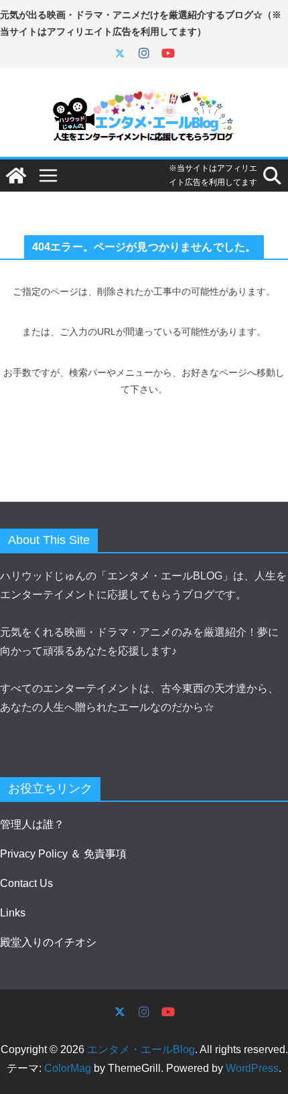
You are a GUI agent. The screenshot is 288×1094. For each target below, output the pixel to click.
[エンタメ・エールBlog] (16, 175)
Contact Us (26, 883)
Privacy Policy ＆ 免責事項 (63, 854)
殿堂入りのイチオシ (48, 942)
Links (12, 912)
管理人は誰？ (32, 824)
